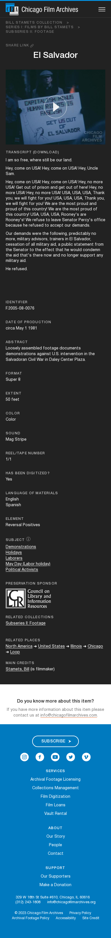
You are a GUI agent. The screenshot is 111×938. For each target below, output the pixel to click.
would (76, 250)
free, (24, 160)
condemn (91, 250)
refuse (38, 220)
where (35, 160)
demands (22, 234)
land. (67, 160)
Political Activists (22, 570)
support (87, 255)
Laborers (14, 558)
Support (55, 868)
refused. (20, 269)
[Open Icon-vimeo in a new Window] (86, 757)
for (41, 198)
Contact (55, 854)
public (67, 245)
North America (19, 646)
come (20, 168)
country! (39, 209)
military (23, 239)
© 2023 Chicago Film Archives (39, 913)
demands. (81, 225)
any (99, 255)
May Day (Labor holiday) (28, 564)
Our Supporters (56, 876)
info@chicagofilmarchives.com (68, 715)
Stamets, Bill (17, 669)
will (24, 198)
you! (48, 198)
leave (56, 220)
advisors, (39, 239)
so (16, 160)
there (38, 255)
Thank (98, 193)
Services (55, 771)
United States (51, 646)
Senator (69, 220)
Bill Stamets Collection (37, 22)
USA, (66, 193)
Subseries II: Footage (30, 31)
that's (26, 255)
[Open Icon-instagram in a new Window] (24, 757)
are (54, 204)
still (45, 160)
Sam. (10, 174)
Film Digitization (55, 797)
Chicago (95, 646)
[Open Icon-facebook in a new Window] (40, 757)
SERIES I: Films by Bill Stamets (43, 27)
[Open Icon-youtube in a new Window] (55, 757)
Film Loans (55, 805)
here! (83, 188)
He (8, 269)
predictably (79, 234)
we (17, 198)
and (53, 188)
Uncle (92, 168)
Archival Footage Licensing (55, 780)
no (89, 182)
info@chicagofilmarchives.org (71, 902)
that (59, 250)
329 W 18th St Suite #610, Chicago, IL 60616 (53, 897)
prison (43, 188)
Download (46, 152)
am (10, 160)
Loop (15, 652)
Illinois (76, 646)
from (99, 245)
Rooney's (70, 215)
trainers (57, 239)
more (98, 182)
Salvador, (82, 239)
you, (9, 198)
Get (19, 188)
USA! (36, 168)
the (62, 204)
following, (59, 234)
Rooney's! (15, 220)
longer (73, 255)
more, (11, 239)
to (48, 220)
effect (48, 250)
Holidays (14, 553)
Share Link (18, 45)
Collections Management (55, 788)
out (27, 188)
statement (84, 245)
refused (36, 225)
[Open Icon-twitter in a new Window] (70, 757)
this (27, 209)
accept (56, 225)
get (62, 188)
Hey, (9, 168)
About (55, 828)
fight (32, 198)
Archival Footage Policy (30, 918)
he (25, 225)
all (33, 245)
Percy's (86, 220)
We (47, 204)
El (71, 239)
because (14, 225)
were (36, 234)
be (52, 160)
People (55, 845)
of (34, 188)
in (66, 239)
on (28, 168)
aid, (53, 245)
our (59, 160)
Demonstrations (21, 547)
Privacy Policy (80, 913)
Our (9, 234)
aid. (23, 261)
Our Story (55, 837)
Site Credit (90, 918)
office (99, 220)
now (48, 255)
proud (82, 204)
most (71, 204)
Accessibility (66, 918)
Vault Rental (55, 814)
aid (16, 255)
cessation (15, 245)
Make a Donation (55, 885)
